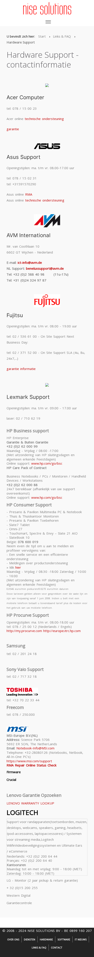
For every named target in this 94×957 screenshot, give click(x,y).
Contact (56, 947)
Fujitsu (15, 315)
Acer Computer (25, 97)
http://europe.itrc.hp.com (62, 631)
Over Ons (13, 939)
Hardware (46, 939)
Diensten (29, 939)
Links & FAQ (39, 947)
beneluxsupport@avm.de (45, 268)
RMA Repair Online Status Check (31, 765)
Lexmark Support (28, 397)
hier (18, 567)
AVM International (28, 235)
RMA (28, 194)
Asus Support (23, 157)
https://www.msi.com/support (29, 761)
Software (63, 939)
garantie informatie (21, 368)
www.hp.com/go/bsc (46, 463)
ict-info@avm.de (30, 262)
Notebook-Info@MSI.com (35, 748)
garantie (13, 129)
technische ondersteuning (44, 118)
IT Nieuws (81, 939)
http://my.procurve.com (24, 631)
